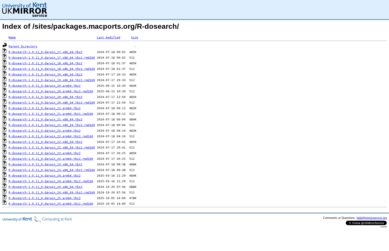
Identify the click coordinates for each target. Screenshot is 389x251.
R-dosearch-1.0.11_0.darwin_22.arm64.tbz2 (45, 130)
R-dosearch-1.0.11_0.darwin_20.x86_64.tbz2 (45, 97)
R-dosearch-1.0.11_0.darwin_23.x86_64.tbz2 (45, 164)
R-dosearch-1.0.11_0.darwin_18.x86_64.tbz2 (45, 63)
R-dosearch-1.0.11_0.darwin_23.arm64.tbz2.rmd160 (51, 158)
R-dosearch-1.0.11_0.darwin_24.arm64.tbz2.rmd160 (51, 181)
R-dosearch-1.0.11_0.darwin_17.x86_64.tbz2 (45, 52)
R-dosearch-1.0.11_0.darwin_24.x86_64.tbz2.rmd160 (52, 192)
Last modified (108, 37)
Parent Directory (23, 46)
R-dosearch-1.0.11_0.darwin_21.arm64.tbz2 (45, 108)
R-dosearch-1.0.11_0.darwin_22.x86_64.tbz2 (45, 142)
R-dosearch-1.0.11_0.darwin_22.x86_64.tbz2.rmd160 (52, 147)
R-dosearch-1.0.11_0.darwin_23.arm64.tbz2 (45, 153)
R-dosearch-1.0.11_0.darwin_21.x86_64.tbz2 (45, 119)
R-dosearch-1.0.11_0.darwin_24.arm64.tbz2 (45, 175)
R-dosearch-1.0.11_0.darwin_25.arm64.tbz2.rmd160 (51, 203)
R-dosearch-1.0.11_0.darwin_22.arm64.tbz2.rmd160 (51, 136)
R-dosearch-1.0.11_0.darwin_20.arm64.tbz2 (45, 85)
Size (134, 37)
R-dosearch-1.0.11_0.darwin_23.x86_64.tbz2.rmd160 (52, 170)
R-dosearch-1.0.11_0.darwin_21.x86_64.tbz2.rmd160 (52, 125)
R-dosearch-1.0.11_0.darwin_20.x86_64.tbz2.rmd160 (52, 102)
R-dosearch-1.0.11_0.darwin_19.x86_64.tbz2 (45, 74)
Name (12, 37)
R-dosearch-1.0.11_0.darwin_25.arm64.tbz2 (45, 198)
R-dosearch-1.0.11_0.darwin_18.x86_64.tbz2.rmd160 (52, 69)
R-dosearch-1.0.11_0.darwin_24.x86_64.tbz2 (45, 187)
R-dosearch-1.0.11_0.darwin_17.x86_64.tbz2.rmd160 (52, 57)
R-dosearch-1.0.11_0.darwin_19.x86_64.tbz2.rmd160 (52, 80)
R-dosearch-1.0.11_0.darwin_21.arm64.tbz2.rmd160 (51, 114)
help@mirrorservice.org (372, 218)
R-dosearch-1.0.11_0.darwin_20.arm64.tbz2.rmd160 (51, 91)
